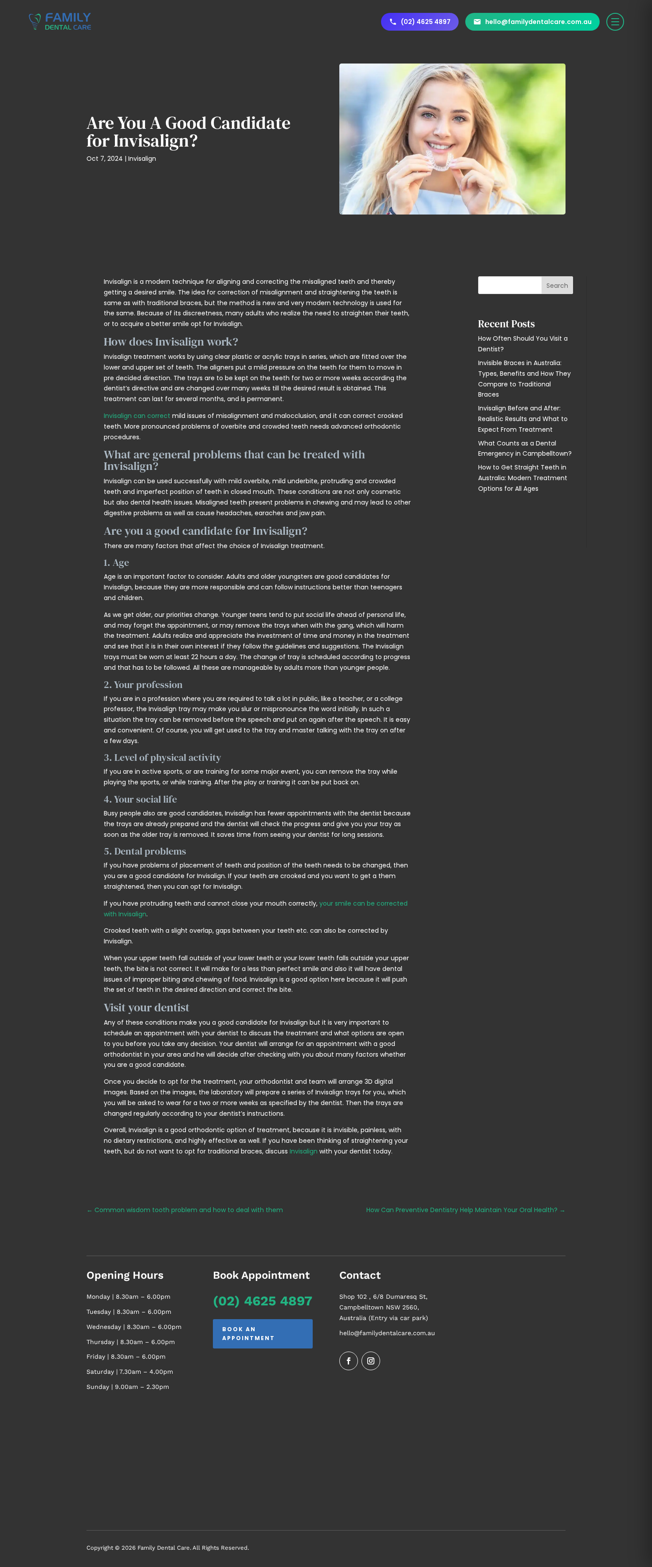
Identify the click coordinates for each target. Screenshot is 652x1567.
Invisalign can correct (137, 415)
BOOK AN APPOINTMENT (248, 1333)
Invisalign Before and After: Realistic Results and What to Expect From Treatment (523, 419)
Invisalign (142, 158)
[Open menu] (615, 22)
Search (557, 285)
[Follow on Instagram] (370, 1361)
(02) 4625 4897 (262, 1300)
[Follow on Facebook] (348, 1361)
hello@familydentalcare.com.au (387, 1332)
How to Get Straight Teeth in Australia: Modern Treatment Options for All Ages (522, 478)
